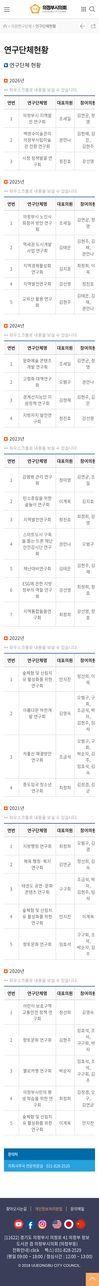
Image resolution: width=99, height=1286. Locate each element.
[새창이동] (18, 1224)
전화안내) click (25, 1250)
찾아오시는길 (16, 1209)
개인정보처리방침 (48, 1209)
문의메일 (77, 1209)
